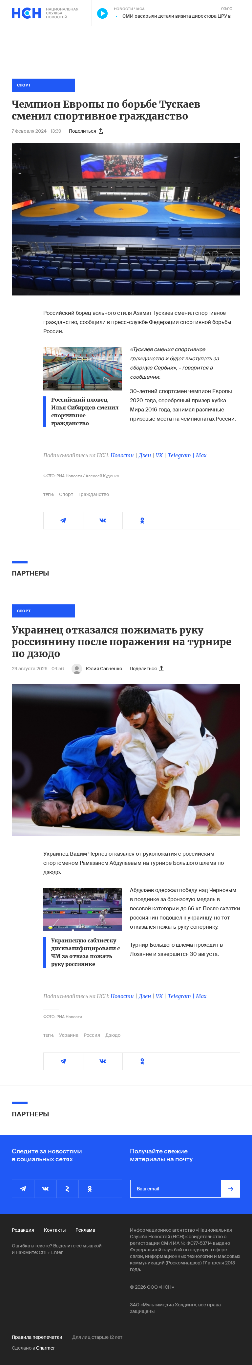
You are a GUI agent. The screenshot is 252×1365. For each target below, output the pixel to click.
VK (159, 455)
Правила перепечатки (37, 1337)
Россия (92, 1035)
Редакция (23, 1230)
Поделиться (82, 131)
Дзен (145, 455)
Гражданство (93, 494)
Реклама (85, 1230)
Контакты (55, 1230)
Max (201, 455)
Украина (68, 1035)
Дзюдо (112, 1035)
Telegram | (182, 455)
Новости (122, 455)
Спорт (66, 494)
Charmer (45, 1348)
